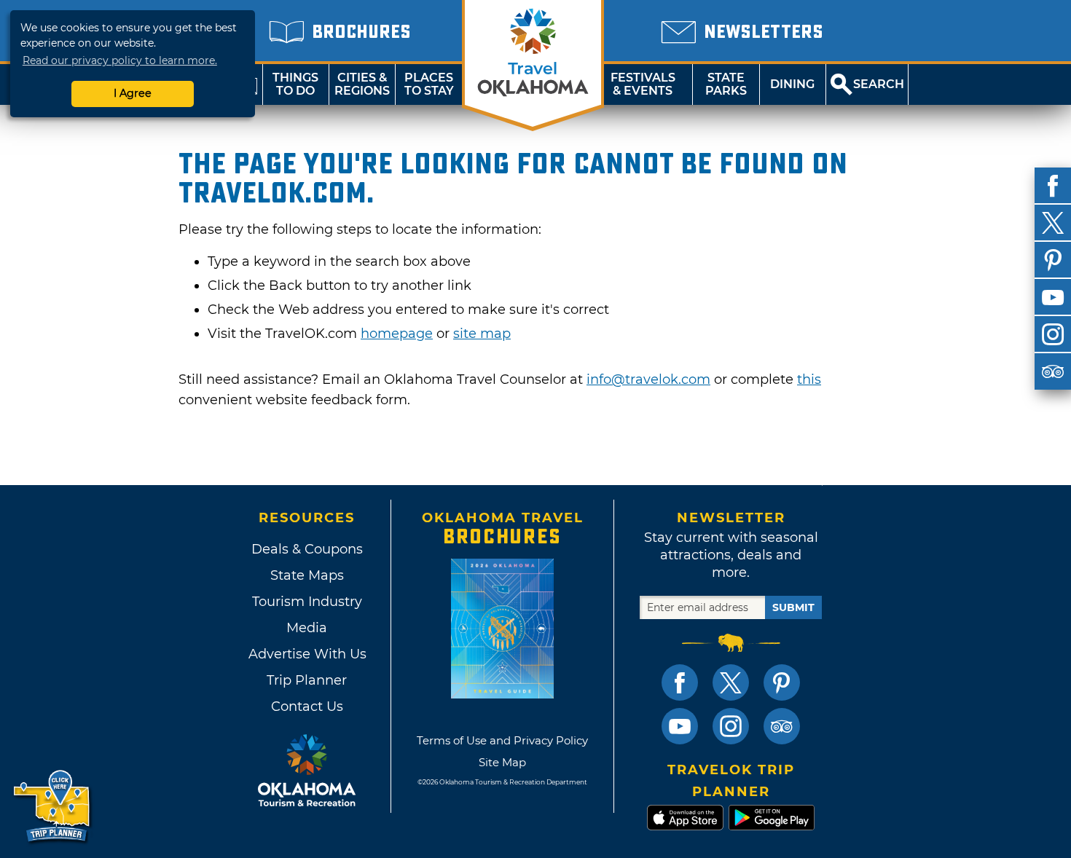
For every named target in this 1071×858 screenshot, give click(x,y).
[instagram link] (731, 726)
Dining (792, 84)
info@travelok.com (648, 379)
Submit (793, 607)
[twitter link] (731, 682)
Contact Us (307, 706)
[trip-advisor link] (782, 726)
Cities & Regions (362, 84)
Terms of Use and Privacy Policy (502, 740)
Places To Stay (429, 84)
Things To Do (295, 84)
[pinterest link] (782, 682)
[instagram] (1053, 334)
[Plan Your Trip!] (53, 806)
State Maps (307, 575)
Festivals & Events (643, 84)
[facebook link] (680, 682)
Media (306, 628)
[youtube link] (680, 726)
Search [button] (878, 84)
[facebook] (1053, 186)
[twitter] (1053, 223)
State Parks (726, 84)
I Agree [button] (133, 93)
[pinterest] (1053, 260)
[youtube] (1053, 297)
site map (482, 334)
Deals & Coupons (307, 549)
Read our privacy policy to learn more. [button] (120, 60)
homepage (397, 334)
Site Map (502, 762)
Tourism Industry (307, 602)
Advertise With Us (306, 654)
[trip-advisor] (1053, 371)
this (809, 379)
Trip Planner (307, 680)
